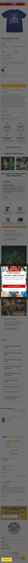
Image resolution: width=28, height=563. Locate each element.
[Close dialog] (25, 268)
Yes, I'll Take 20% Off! (14, 286)
